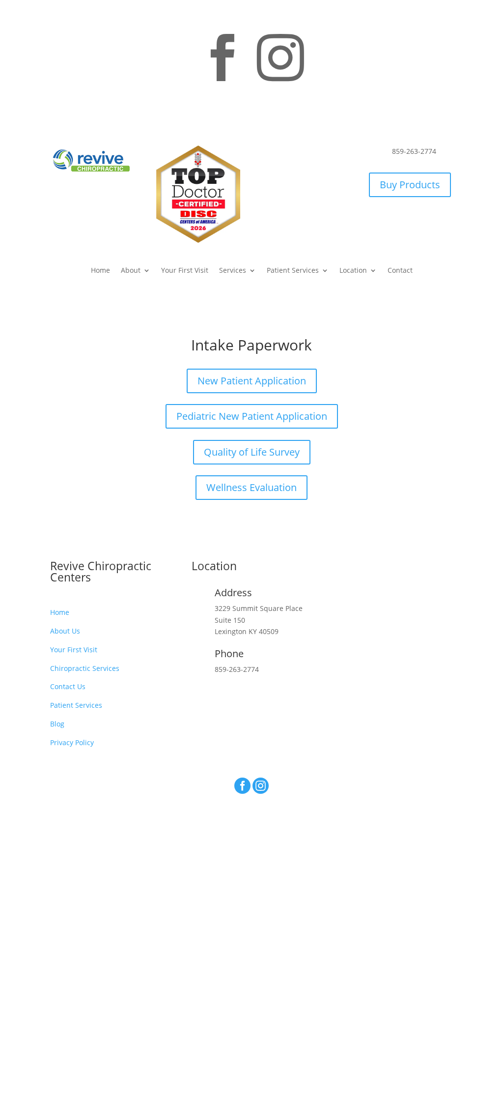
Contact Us (67, 686)
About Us (65, 631)
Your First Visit (184, 271)
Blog (57, 723)
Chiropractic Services (84, 668)
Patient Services (293, 271)
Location (353, 271)
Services (232, 271)
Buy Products (410, 184)
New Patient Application (251, 380)
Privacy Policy (72, 742)
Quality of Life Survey (252, 452)
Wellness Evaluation (251, 487)
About (130, 271)
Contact (400, 271)
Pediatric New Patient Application (251, 416)
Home (100, 271)
